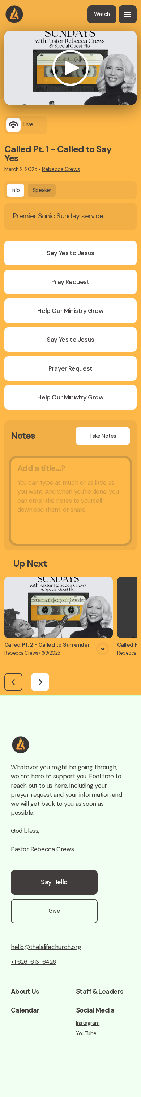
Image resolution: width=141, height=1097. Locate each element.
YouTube (86, 1033)
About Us (25, 991)
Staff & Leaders (99, 991)
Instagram (87, 1023)
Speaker (42, 190)
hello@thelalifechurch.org (46, 947)
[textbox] (70, 501)
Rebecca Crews (61, 169)
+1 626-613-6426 (33, 962)
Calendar (25, 1010)
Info (16, 190)
